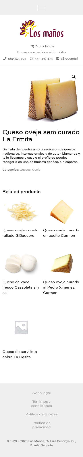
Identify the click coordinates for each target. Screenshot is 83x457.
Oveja (36, 169)
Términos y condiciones (41, 403)
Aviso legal (41, 392)
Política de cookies (41, 414)
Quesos (25, 169)
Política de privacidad (41, 424)
